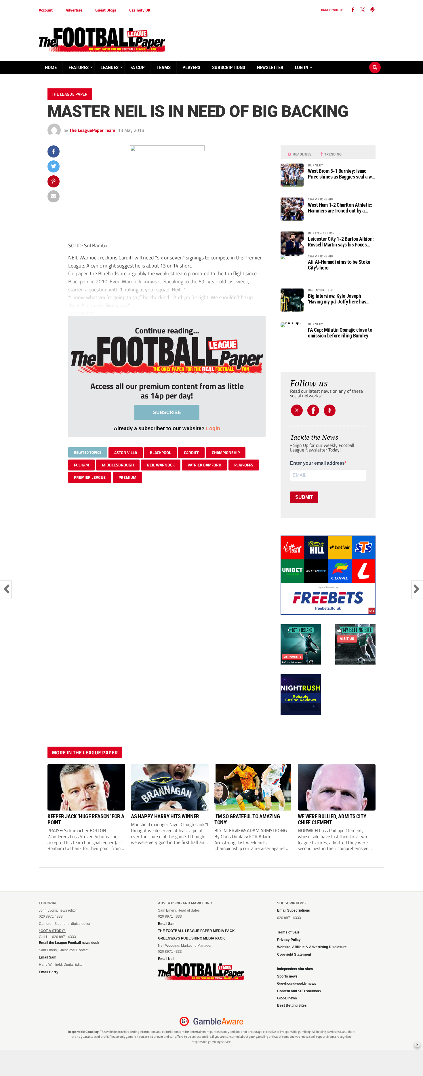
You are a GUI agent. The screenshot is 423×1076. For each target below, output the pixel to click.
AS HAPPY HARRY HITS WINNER (165, 816)
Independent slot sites (295, 969)
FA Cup (137, 67)
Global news (287, 998)
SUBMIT (304, 497)
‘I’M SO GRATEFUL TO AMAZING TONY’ (247, 819)
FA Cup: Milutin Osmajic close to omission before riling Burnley (340, 333)
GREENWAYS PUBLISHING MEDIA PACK (191, 938)
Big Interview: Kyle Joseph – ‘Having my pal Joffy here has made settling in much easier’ (337, 299)
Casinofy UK (139, 10)
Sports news (287, 976)
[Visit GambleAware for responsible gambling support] (218, 1021)
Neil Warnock (161, 465)
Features (78, 67)
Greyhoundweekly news (296, 984)
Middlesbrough (118, 465)
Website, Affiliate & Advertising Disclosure (312, 947)
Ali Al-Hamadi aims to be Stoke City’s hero (339, 265)
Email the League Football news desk (69, 943)
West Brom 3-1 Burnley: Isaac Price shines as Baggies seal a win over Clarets (342, 174)
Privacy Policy (289, 940)
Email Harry (48, 972)
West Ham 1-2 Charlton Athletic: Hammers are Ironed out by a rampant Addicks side (340, 208)
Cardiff (191, 452)
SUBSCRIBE (167, 412)
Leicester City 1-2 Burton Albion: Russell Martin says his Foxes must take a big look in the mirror (341, 242)
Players (191, 67)
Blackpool (160, 452)
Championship (226, 452)
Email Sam (47, 957)
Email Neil (166, 959)
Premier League (90, 477)
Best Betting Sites (292, 1005)
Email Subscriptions (293, 910)
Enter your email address (317, 463)
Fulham (81, 465)
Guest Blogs (105, 10)
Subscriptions (228, 67)
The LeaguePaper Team (92, 130)
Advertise (74, 10)
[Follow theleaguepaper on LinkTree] (372, 10)
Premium (127, 477)
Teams (164, 67)
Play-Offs (243, 465)
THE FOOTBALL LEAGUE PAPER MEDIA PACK (196, 931)
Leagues (109, 67)
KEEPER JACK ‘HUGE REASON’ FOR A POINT (85, 819)
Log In (301, 67)
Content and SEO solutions (299, 991)
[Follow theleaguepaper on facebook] (353, 10)
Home (51, 67)
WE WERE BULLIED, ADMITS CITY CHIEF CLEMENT (332, 819)
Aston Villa (125, 452)
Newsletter (270, 67)
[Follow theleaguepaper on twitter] (362, 10)
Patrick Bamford (204, 465)
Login (213, 428)
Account (46, 10)
